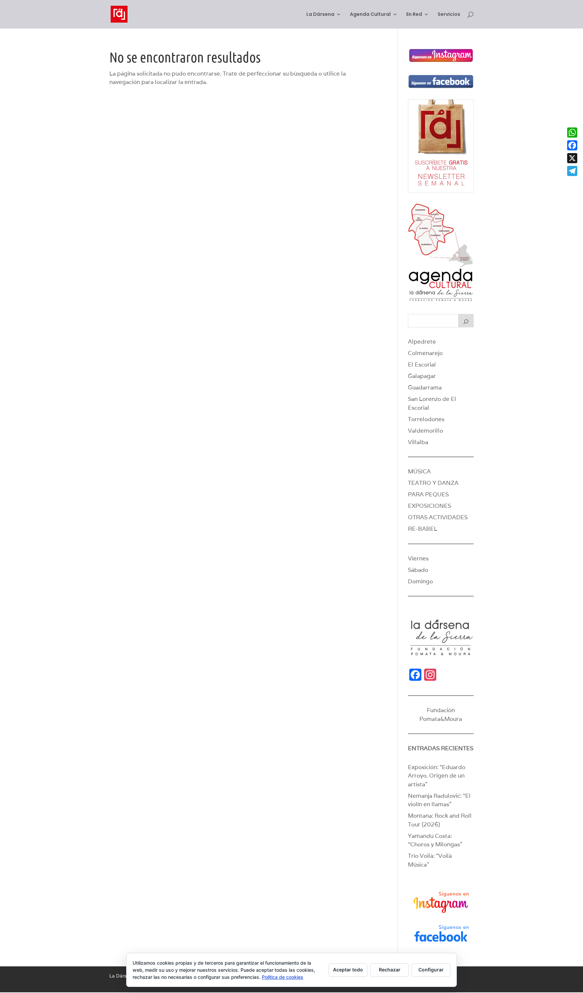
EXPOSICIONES (429, 505)
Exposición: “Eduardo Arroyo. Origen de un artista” (436, 775)
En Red (414, 15)
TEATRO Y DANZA (433, 483)
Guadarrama (425, 387)
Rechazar (389, 969)
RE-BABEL (422, 528)
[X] (572, 158)
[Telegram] (572, 171)
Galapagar (422, 376)
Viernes (418, 558)
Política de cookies (282, 977)
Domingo (420, 581)
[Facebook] (572, 145)
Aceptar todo (348, 969)
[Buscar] (466, 320)
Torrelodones (426, 419)
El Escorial (422, 364)
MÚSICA (419, 471)
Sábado (418, 570)
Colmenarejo (425, 353)
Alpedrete (422, 341)
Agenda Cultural (370, 15)
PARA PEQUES (428, 494)
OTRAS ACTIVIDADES (438, 517)
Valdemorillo (425, 430)
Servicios (449, 15)
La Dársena (320, 15)
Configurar (431, 969)
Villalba (418, 442)
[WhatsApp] (572, 132)
